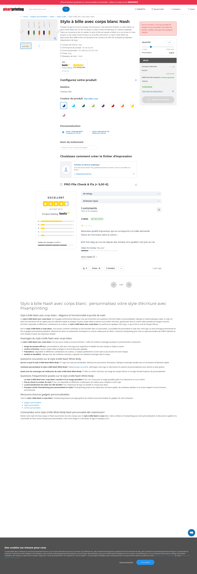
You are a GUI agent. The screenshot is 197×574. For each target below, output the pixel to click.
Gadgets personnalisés (38, 17)
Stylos (52, 17)
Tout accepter (145, 562)
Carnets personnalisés (32, 408)
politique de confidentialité (164, 555)
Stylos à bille (61, 17)
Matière (65, 87)
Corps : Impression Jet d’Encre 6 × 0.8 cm (100, 132)
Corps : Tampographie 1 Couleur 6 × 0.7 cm (74, 132)
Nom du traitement (71, 142)
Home (25, 17)
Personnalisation (70, 126)
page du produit (82, 367)
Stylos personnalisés (31, 405)
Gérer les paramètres (126, 562)
